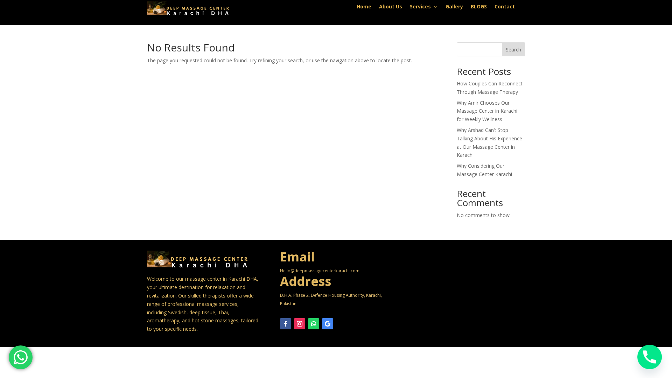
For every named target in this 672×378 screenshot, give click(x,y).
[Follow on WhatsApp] (313, 323)
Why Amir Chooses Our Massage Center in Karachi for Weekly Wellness (487, 111)
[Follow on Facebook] (285, 323)
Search (513, 49)
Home (364, 7)
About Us (390, 7)
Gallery (454, 7)
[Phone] (649, 357)
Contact (505, 7)
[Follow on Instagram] (299, 323)
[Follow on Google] (327, 323)
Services (420, 7)
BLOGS (479, 7)
